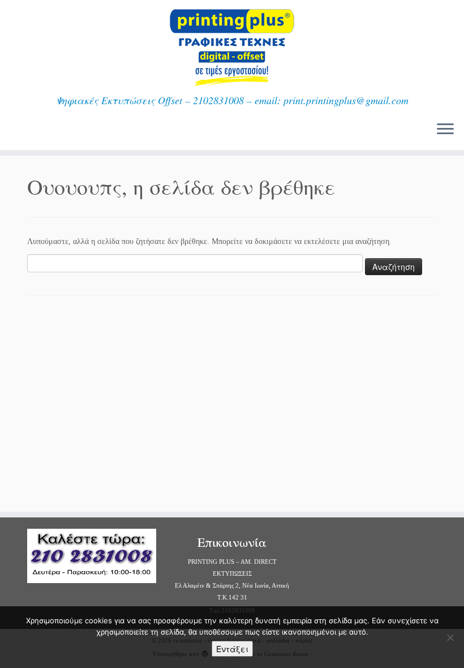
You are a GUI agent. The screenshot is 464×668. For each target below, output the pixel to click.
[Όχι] (450, 637)
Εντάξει (232, 648)
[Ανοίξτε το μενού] (445, 129)
